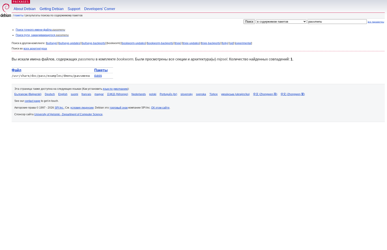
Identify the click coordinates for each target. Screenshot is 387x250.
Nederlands (138, 94)
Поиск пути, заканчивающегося (42, 35)
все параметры (376, 22)
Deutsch (50, 94)
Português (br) (168, 94)
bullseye (52, 43)
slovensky (187, 94)
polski (152, 94)
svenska (201, 94)
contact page (32, 101)
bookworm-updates (133, 43)
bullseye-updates (69, 43)
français (86, 94)
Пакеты (19, 15)
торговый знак (119, 107)
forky (225, 43)
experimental (243, 43)
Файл (16, 70)
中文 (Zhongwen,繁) (293, 94)
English (62, 94)
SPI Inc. (59, 107)
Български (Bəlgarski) (27, 94)
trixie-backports (210, 43)
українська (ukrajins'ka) (235, 94)
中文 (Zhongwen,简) (265, 94)
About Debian (25, 9)
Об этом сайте (160, 107)
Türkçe (213, 94)
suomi (74, 94)
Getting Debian (52, 9)
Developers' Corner (99, 9)
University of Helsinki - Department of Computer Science (68, 114)
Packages (21, 1)
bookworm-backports (160, 43)
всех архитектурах (35, 48)
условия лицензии (82, 107)
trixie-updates (191, 43)
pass (98, 75)
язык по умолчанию (115, 88)
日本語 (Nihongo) (117, 94)
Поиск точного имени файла (40, 29)
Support (74, 9)
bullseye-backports (93, 43)
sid (231, 43)
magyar (99, 94)
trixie (178, 43)
